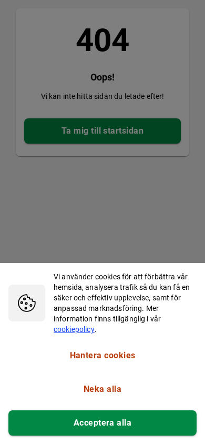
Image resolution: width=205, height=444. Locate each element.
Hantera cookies (103, 355)
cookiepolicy (74, 329)
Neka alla (102, 389)
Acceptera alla (102, 423)
